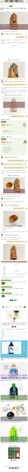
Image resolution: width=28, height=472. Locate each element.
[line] (15, 300)
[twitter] (10, 300)
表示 (15, 46)
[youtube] (15, 326)
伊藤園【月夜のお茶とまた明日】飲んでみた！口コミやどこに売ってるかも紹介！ (12, 380)
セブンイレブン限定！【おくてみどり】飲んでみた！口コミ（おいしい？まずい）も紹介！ (13, 442)
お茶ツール (3, 332)
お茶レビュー (3, 334)
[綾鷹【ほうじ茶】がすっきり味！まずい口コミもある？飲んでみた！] (14, 300)
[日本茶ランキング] (14, 460)
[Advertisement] (14, 53)
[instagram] (14, 326)
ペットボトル (3, 302)
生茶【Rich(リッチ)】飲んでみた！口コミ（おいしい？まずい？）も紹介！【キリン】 (12, 401)
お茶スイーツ (3, 335)
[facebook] (12, 300)
